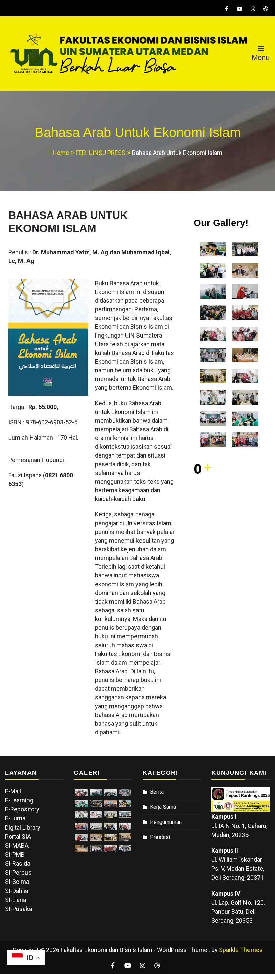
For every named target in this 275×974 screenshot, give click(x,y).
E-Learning (19, 800)
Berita (157, 792)
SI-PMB (15, 854)
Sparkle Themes (241, 949)
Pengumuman (166, 822)
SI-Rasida (17, 863)
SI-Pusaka (18, 908)
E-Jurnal (16, 818)
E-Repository (22, 809)
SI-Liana (15, 899)
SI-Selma (17, 881)
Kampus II (224, 850)
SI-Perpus (18, 872)
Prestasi (160, 837)
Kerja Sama (163, 807)
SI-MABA (17, 845)
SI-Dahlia (16, 890)
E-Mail (13, 791)
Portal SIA (18, 836)
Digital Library (22, 827)
